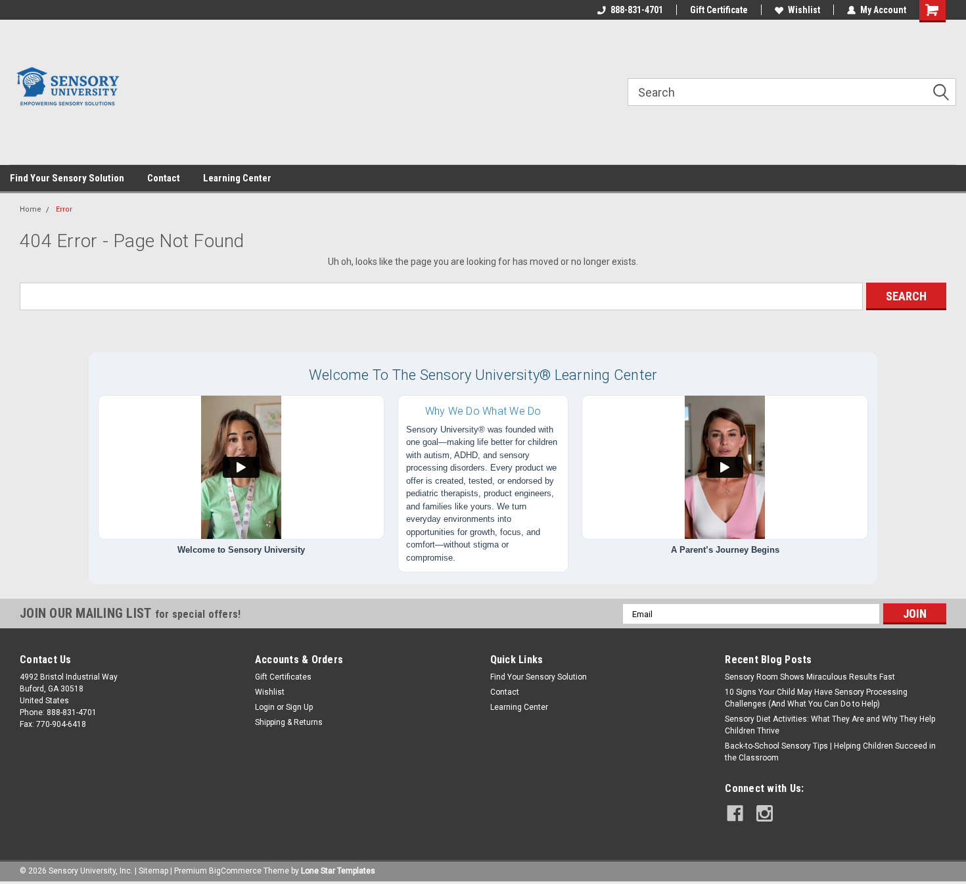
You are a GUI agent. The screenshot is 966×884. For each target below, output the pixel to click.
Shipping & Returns (289, 722)
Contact (163, 178)
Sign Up (299, 707)
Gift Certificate (719, 10)
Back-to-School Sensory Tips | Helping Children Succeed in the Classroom (830, 751)
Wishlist (804, 10)
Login (265, 707)
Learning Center (237, 178)
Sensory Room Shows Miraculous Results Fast (810, 677)
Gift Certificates (283, 677)
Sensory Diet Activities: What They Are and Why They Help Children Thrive (830, 724)
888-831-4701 (636, 10)
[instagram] (764, 813)
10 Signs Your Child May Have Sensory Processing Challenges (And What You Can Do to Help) (816, 698)
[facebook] (735, 813)
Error (64, 209)
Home (30, 209)
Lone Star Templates (338, 870)
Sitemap (153, 870)
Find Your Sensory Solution (67, 178)
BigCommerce (235, 870)
